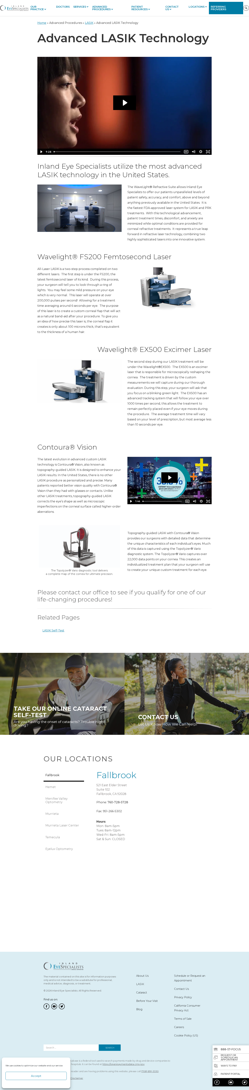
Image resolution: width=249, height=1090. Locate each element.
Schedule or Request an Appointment (189, 978)
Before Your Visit (147, 1001)
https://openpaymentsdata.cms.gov (123, 1064)
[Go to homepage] (14, 8)
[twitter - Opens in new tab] (244, 1082)
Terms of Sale (183, 1018)
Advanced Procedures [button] (101, 8)
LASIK (89, 23)
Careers (179, 1027)
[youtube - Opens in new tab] (230, 1082)
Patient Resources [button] (139, 8)
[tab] (64, 775)
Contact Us (172, 8)
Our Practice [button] (37, 8)
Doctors (63, 6)
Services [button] (79, 6)
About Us (142, 975)
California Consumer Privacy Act (187, 1008)
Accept (36, 1076)
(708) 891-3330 (150, 1071)
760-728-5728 (118, 802)
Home (41, 23)
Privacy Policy (183, 997)
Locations (197, 6)
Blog (139, 1009)
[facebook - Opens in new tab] (216, 1082)
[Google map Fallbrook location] (144, 888)
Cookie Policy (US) (186, 1035)
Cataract (141, 992)
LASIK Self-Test (53, 630)
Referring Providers (218, 8)
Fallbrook (116, 775)
